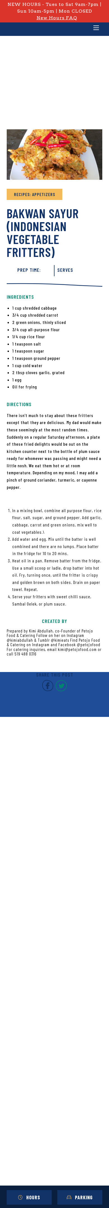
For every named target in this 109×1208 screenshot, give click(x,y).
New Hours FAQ (57, 17)
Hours (33, 1197)
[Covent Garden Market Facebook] (47, 689)
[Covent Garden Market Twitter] (61, 689)
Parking (84, 1197)
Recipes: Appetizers (34, 194)
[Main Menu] (96, 28)
